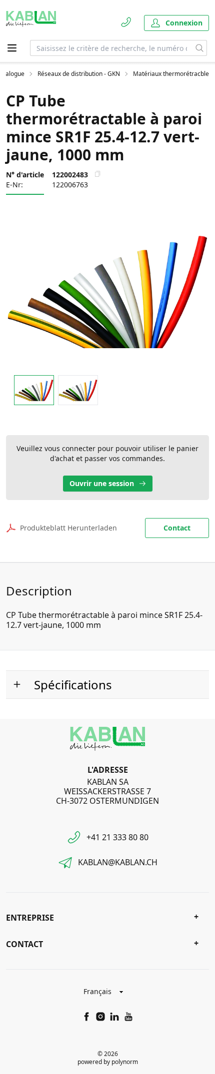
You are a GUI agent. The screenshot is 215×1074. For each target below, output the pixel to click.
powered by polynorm (108, 1062)
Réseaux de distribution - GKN (79, 74)
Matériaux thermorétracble (171, 74)
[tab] (34, 390)
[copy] (97, 173)
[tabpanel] (107, 291)
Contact (177, 528)
